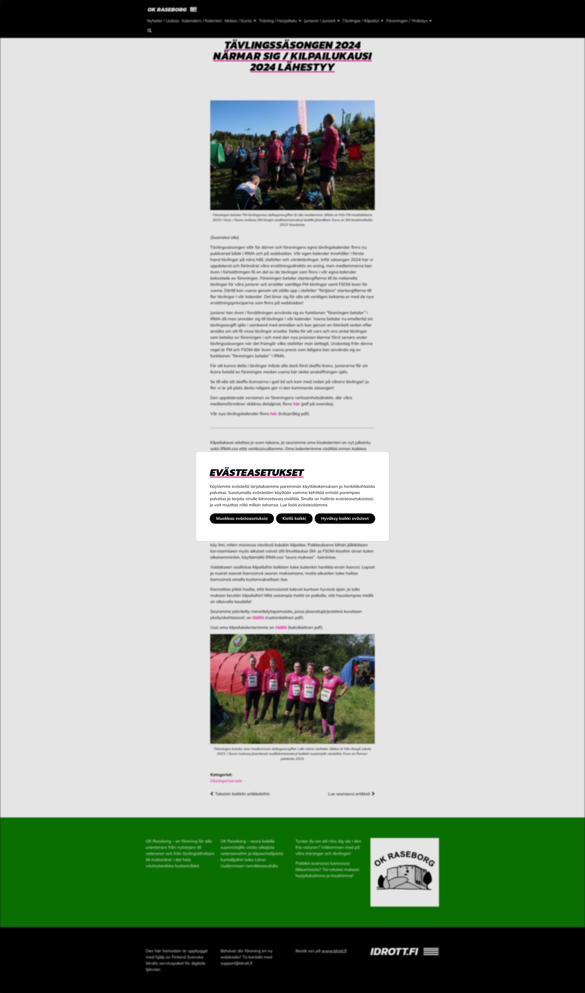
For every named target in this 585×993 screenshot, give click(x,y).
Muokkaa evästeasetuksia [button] (242, 518)
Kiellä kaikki (294, 518)
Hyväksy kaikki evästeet (345, 518)
